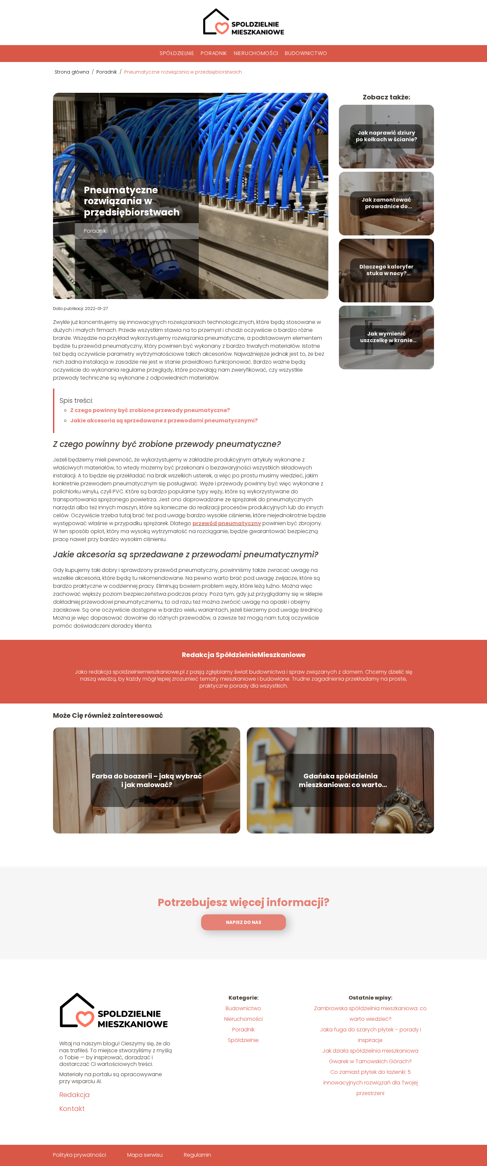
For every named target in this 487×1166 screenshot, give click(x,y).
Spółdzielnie (177, 53)
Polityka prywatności (79, 1155)
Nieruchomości (256, 53)
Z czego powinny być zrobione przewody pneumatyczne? (150, 410)
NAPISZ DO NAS (243, 922)
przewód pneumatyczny (226, 523)
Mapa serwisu (145, 1155)
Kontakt (72, 1108)
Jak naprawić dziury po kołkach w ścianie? (386, 137)
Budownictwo (306, 53)
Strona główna (72, 72)
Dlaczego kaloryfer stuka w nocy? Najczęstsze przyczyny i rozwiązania (386, 270)
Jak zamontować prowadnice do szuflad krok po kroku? (386, 204)
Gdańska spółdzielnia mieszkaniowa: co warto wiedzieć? (340, 780)
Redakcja (74, 1094)
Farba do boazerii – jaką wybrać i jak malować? (147, 780)
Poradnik (214, 53)
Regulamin (197, 1155)
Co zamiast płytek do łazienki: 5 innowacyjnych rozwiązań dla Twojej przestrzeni (370, 1082)
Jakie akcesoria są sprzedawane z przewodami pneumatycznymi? (164, 420)
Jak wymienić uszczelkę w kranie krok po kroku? (386, 337)
